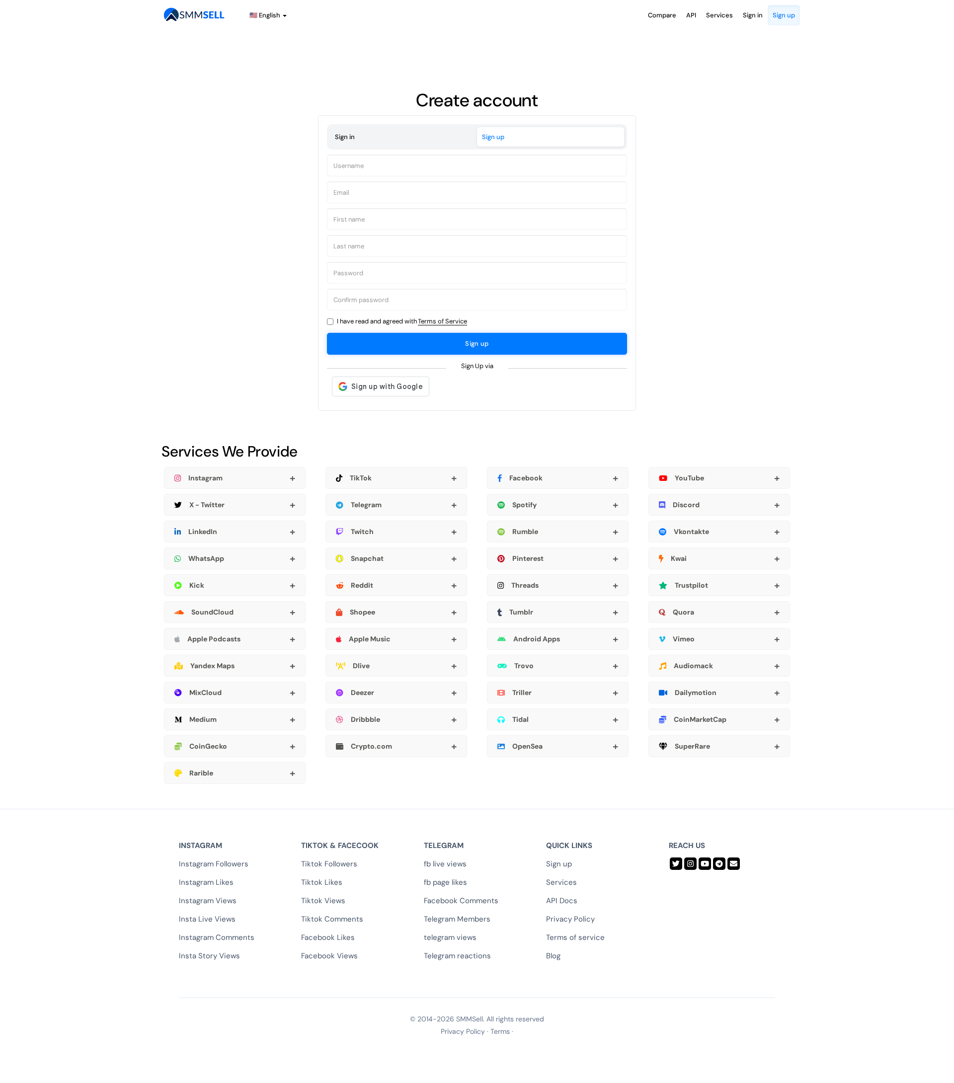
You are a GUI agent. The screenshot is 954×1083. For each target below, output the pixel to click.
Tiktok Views (323, 901)
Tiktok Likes (321, 882)
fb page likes (445, 882)
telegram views (450, 937)
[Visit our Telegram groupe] (719, 863)
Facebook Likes (328, 937)
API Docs (561, 901)
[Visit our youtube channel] (705, 863)
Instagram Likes (206, 882)
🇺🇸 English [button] (265, 15)
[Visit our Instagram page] (690, 863)
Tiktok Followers (329, 864)
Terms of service (575, 937)
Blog (553, 956)
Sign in (753, 15)
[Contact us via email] (733, 863)
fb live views (445, 864)
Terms (500, 1031)
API (691, 15)
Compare (662, 15)
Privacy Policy (570, 919)
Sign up (784, 15)
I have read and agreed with (402, 321)
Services (719, 15)
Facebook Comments (461, 901)
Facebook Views (329, 956)
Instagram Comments (216, 937)
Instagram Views (208, 901)
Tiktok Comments (332, 919)
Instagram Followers (213, 864)
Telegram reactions (457, 956)
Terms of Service (442, 321)
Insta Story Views (209, 956)
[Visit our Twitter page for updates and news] (676, 863)
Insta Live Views (207, 919)
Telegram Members (457, 919)
